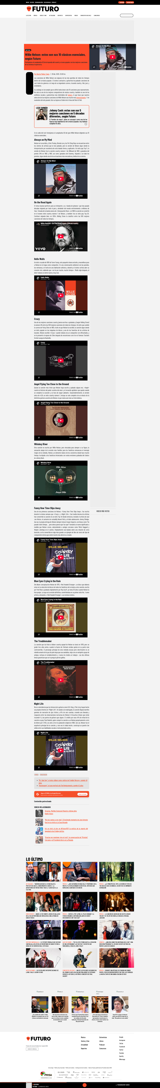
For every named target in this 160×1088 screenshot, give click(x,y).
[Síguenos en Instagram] (117, 8)
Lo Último (28, 15)
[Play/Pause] (85, 1085)
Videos (76, 15)
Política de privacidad (59, 1067)
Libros (101, 1041)
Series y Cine (43, 15)
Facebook (122, 1047)
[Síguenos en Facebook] (122, 8)
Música (35, 15)
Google (121, 1037)
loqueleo (97, 1079)
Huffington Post (63, 1075)
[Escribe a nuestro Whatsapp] (133, 8)
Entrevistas (68, 15)
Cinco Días (83, 1075)
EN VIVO (32, 2)
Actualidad (52, 15)
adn (104, 1072)
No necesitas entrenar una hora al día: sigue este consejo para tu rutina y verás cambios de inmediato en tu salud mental (60, 1018)
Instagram (122, 1040)
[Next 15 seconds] (89, 1085)
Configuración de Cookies (81, 1067)
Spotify (121, 1056)
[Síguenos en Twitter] (125, 8)
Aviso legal (50, 1067)
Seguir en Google (82, 794)
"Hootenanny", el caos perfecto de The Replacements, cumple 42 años (61, 785)
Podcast (102, 1045)
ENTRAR (122, 2)
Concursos (97, 15)
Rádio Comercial (112, 1079)
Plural (76, 1079)
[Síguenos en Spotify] (130, 8)
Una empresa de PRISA (46, 1073)
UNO (72, 1075)
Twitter (121, 1050)
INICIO (27, 2)
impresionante (81, 97)
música (36, 774)
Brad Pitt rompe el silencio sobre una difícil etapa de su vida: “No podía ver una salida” (120, 1016)
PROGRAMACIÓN (39, 2)
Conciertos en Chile (85, 15)
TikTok (121, 1043)
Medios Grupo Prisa (46, 1078)
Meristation (105, 1079)
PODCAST (54, 2)
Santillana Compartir (85, 1072)
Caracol (110, 1072)
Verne (99, 1075)
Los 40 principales (69, 1072)
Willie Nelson (44, 774)
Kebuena (110, 1075)
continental (90, 1075)
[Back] (77, 1085)
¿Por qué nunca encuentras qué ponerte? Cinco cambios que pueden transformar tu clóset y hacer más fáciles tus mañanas (100, 1018)
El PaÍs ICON (83, 1079)
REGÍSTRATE (130, 2)
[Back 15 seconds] (81, 1085)
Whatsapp (122, 1059)
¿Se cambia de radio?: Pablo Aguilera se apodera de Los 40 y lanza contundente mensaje (40, 1016)
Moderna (68, 1079)
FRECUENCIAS (47, 2)
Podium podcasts (60, 1077)
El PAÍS (61, 1072)
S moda (90, 1079)
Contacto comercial (32, 1049)
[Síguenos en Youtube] (128, 8)
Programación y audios (123, 1085)
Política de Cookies (70, 1067)
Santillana (77, 1072)
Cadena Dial (104, 1075)
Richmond (60, 1079)
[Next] (93, 1085)
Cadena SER (93, 1072)
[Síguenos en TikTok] (120, 8)
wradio (77, 1075)
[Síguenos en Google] (114, 8)
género (70, 95)
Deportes (60, 15)
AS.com (98, 1072)
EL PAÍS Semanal (94, 1075)
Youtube (121, 1053)
